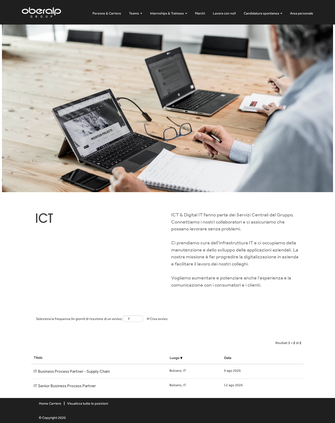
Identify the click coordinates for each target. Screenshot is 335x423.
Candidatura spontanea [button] (262, 13)
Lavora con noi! (224, 13)
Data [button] (227, 358)
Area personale (301, 13)
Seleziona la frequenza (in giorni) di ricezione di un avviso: (79, 319)
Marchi (200, 13)
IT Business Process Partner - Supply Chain (72, 371)
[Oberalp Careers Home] (41, 11)
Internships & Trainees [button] (167, 13)
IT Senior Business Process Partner (65, 385)
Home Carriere (50, 403)
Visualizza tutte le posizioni (87, 403)
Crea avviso (158, 319)
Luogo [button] (175, 358)
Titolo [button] (38, 357)
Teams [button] (134, 13)
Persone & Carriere (106, 13)
